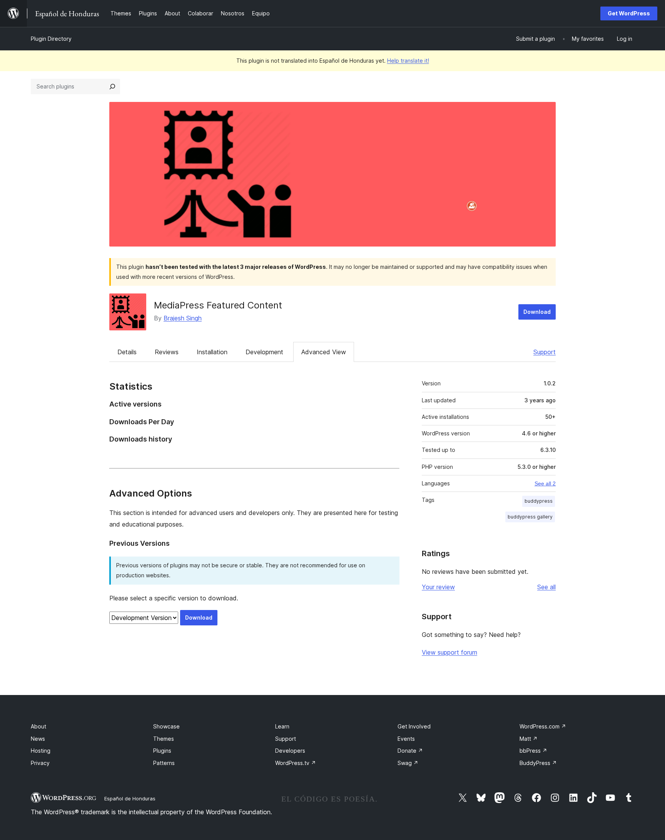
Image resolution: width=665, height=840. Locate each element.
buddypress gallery (530, 517)
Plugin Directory (51, 38)
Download (537, 311)
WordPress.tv (295, 763)
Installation (212, 352)
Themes (163, 738)
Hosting (40, 750)
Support (544, 352)
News (38, 738)
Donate (410, 750)
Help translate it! (408, 60)
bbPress (533, 750)
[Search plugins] (112, 86)
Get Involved (414, 726)
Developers (290, 750)
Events (406, 738)
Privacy (40, 763)
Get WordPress (629, 13)
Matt (529, 738)
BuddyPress (538, 763)
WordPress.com (543, 726)
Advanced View (323, 352)
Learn (282, 726)
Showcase (166, 726)
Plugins (162, 750)
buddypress (539, 501)
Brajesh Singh (183, 318)
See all (546, 587)
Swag (408, 763)
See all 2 (545, 483)
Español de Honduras (129, 798)
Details (127, 352)
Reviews (167, 352)
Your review (438, 587)
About (38, 726)
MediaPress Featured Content (218, 305)
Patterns (164, 763)
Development (264, 352)
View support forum (449, 652)
